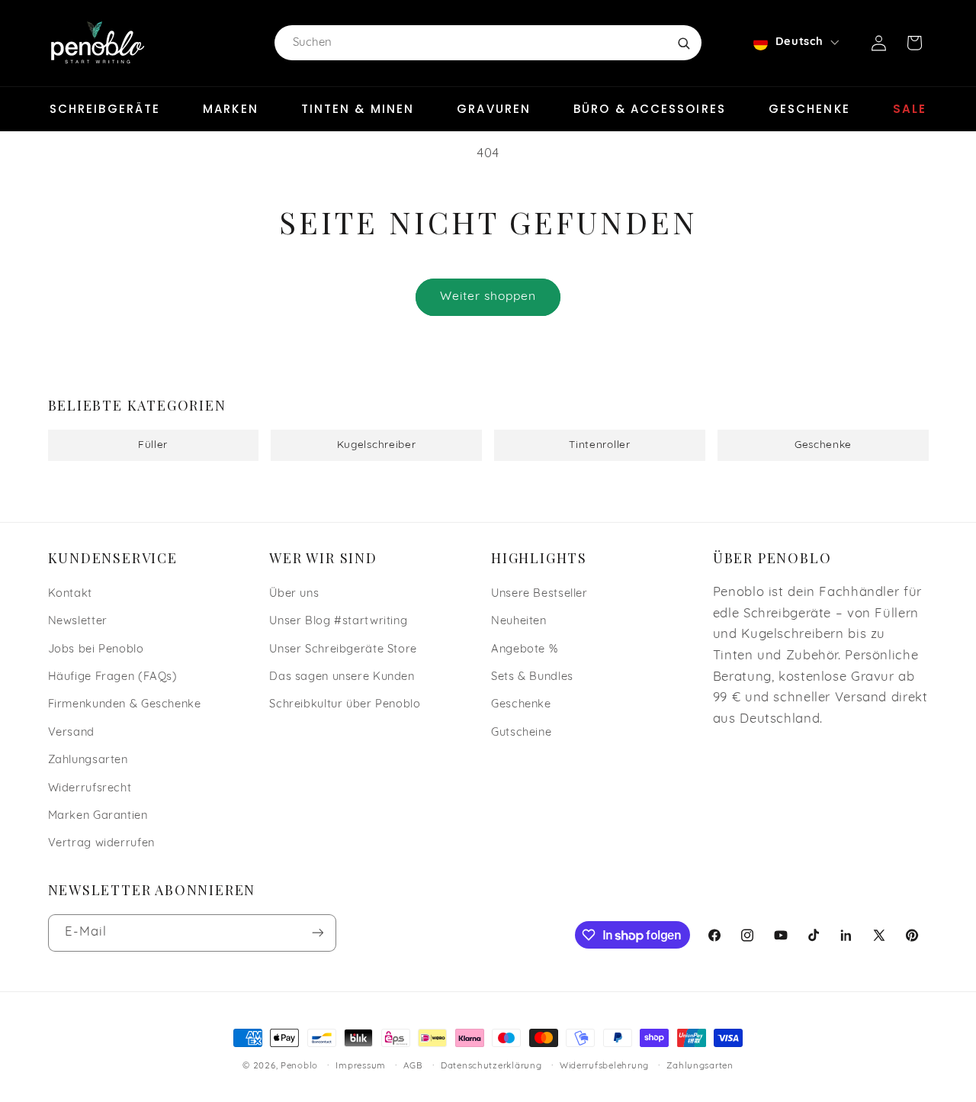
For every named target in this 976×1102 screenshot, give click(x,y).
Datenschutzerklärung (491, 1066)
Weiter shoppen (488, 297)
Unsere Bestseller (539, 594)
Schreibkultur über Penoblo (344, 704)
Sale (909, 109)
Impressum (361, 1066)
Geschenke (809, 109)
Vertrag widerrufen (101, 843)
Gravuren (494, 109)
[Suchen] (683, 42)
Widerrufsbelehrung (604, 1066)
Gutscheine (521, 733)
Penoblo (299, 1066)
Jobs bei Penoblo (96, 650)
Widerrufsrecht (90, 788)
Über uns (294, 594)
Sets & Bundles (532, 677)
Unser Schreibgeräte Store (343, 650)
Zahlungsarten (88, 760)
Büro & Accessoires (649, 109)
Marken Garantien (98, 816)
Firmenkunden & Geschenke (124, 704)
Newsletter (78, 621)
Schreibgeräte (105, 109)
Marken (230, 109)
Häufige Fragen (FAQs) (113, 677)
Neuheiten (519, 621)
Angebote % (524, 650)
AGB (412, 1066)
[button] (914, 42)
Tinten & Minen (357, 109)
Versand (71, 733)
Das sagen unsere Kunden (342, 677)
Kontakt (70, 594)
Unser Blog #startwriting (338, 621)
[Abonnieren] (317, 933)
